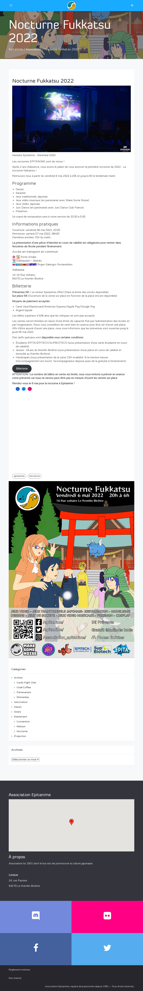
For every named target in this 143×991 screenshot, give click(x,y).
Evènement (20, 716)
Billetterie (22, 368)
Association (34, 49)
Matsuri (21, 726)
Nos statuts (15, 978)
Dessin (18, 706)
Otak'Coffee (24, 687)
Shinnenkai (23, 697)
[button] (71, 822)
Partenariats (24, 692)
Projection (20, 736)
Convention (23, 721)
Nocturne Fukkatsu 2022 (43, 81)
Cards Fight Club (26, 682)
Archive (18, 677)
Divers (17, 711)
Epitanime (16, 49)
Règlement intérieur (19, 969)
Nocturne (34, 476)
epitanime (19, 476)
